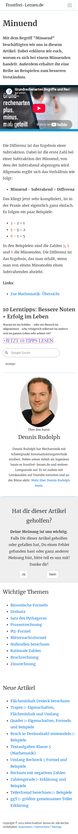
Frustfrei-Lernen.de (24, 5)
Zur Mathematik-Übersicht (35, 294)
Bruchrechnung (24, 657)
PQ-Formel (20, 631)
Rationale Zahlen (25, 650)
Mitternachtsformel (28, 637)
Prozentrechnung (26, 624)
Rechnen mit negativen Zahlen (38, 773)
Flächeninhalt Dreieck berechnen (40, 701)
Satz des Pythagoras (28, 618)
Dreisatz (18, 611)
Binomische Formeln (29, 605)
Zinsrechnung (23, 664)
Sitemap (56, 826)
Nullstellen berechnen (30, 644)
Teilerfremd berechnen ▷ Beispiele (41, 792)
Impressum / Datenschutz (33, 826)
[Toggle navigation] (69, 5)
